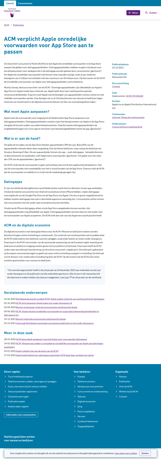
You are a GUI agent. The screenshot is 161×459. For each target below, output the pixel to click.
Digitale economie (86, 401)
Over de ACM (125, 386)
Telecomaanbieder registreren (22, 391)
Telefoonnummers (86, 381)
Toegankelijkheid (85, 426)
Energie (81, 376)
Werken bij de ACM (128, 391)
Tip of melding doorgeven (20, 376)
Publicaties (18, 25)
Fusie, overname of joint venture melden (27, 386)
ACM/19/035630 (134, 96)
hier (68, 277)
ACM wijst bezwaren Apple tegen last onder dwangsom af (44, 303)
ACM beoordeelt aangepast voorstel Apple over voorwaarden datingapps (51, 339)
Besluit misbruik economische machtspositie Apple (41, 319)
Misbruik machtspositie (132, 117)
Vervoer (81, 416)
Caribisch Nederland (87, 421)
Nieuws (123, 376)
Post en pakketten (86, 411)
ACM (6, 25)
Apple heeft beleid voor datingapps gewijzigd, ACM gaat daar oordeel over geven (55, 355)
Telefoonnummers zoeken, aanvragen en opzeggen (32, 381)
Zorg (79, 406)
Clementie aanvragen (18, 396)
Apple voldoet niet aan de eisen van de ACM (37, 351)
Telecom (81, 396)
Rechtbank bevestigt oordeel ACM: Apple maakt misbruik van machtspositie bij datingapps (60, 299)
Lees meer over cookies (126, 453)
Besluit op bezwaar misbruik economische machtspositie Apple (46, 307)
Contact (116, 86)
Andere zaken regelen (18, 406)
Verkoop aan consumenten (90, 386)
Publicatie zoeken (16, 401)
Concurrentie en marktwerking (127, 126)
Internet (116, 117)
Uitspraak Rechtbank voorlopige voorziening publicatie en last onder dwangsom (55, 323)
